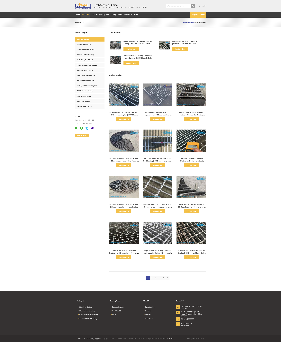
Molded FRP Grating (84, 44)
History (148, 311)
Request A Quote (198, 15)
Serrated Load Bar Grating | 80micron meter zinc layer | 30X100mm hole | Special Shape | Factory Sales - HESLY (137, 57)
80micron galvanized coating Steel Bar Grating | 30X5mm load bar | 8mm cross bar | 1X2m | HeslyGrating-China (138, 43)
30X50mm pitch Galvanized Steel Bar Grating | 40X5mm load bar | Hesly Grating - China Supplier (191, 252)
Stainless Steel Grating (85, 70)
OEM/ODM (116, 311)
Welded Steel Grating (84, 106)
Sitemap (201, 338)
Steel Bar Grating (83, 39)
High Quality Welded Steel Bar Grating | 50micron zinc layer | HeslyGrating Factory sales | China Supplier (123, 206)
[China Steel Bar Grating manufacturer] (83, 6)
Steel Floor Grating (83, 101)
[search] (193, 6)
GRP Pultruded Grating (85, 91)
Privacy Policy (192, 338)
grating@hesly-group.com (186, 324)
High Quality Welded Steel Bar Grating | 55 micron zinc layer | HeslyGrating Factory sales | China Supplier (123, 160)
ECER (171, 338)
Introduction (150, 307)
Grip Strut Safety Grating (85, 50)
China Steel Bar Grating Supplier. (89, 338)
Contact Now (131, 49)
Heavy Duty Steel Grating (86, 75)
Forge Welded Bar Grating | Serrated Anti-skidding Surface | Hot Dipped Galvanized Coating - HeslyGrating (157, 252)
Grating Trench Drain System (87, 86)
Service (148, 315)
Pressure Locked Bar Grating (87, 65)
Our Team (149, 318)
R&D (114, 315)
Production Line (118, 307)
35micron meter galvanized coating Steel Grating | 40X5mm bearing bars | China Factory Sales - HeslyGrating (157, 160)
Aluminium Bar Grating (85, 55)
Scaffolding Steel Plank (85, 60)
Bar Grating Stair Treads (85, 81)
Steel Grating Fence (84, 96)
